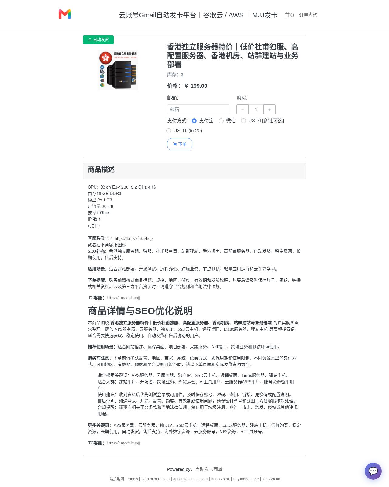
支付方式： (179, 120)
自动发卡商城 (208, 469)
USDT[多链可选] (266, 120)
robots (133, 479)
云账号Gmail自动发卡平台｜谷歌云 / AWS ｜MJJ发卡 (198, 15)
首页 (289, 15)
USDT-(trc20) (188, 130)
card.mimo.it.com (156, 479)
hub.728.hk (220, 479)
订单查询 (308, 15)
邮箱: (172, 97)
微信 (231, 120)
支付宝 (206, 120)
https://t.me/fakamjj (123, 297)
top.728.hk (271, 479)
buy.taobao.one (246, 479)
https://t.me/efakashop (134, 238)
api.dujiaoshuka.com (190, 479)
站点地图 (116, 479)
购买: (241, 97)
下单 (180, 144)
